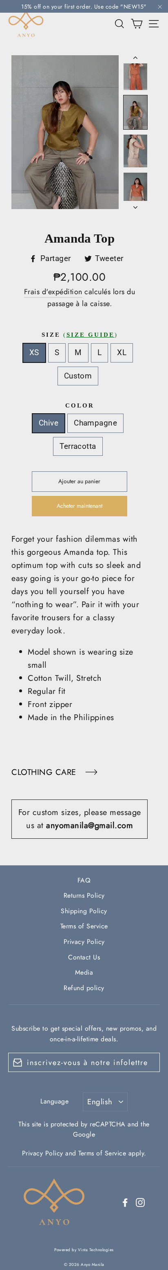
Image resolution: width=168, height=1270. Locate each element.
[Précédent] (135, 59)
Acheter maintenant (79, 506)
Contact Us (84, 957)
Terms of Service (84, 926)
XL (121, 352)
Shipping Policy (84, 911)
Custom (78, 376)
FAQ (84, 880)
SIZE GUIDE (90, 334)
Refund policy (84, 988)
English (99, 1101)
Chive (48, 423)
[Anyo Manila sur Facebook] (125, 1202)
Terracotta (78, 446)
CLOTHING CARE (45, 772)
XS (34, 352)
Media (84, 972)
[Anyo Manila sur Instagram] (140, 1202)
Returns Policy (84, 895)
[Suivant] (135, 205)
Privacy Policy (84, 941)
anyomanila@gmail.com (89, 825)
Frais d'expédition (53, 291)
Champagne (95, 423)
